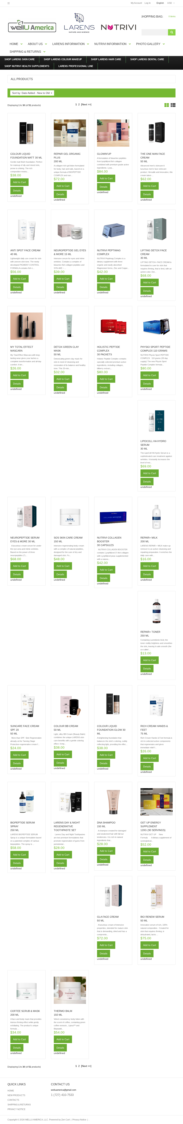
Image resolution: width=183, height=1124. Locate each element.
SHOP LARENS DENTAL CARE (147, 59)
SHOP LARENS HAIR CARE (106, 59)
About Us (35, 43)
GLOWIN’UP (104, 153)
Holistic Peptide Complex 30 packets (108, 350)
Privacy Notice (16, 1109)
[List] (173, 105)
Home (14, 43)
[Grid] (166, 105)
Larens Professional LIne (75, 66)
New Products (16, 1095)
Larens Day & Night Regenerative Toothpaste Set (67, 826)
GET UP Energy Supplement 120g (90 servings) (152, 826)
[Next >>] (86, 104)
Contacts (13, 1100)
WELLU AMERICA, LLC (36, 1119)
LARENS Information (68, 43)
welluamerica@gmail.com (63, 1090)
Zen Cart (65, 1119)
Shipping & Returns (25, 51)
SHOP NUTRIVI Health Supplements (26, 66)
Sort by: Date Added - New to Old (31, 93)
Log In (148, 3)
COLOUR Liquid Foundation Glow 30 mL (111, 730)
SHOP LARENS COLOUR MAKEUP (63, 59)
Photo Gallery (148, 43)
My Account (136, 3)
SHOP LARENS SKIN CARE (19, 59)
